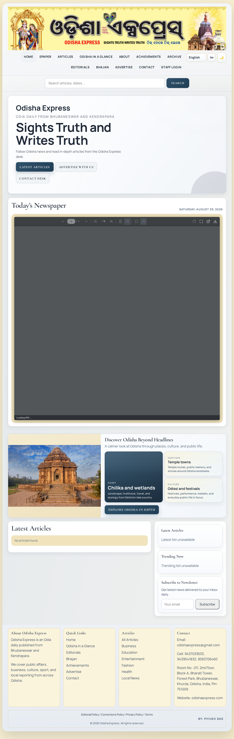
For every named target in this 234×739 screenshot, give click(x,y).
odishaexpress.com (207, 697)
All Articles (130, 639)
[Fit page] (120, 221)
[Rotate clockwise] (194, 221)
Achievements (77, 665)
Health (127, 671)
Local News (130, 678)
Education (129, 652)
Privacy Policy (134, 714)
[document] (117, 320)
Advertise (73, 671)
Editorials (73, 652)
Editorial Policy (90, 714)
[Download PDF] (215, 221)
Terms (149, 714)
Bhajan (71, 658)
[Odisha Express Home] (117, 28)
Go (211, 57)
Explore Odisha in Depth (131, 510)
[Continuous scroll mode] (143, 221)
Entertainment (133, 658)
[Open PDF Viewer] (208, 221)
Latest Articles (35, 167)
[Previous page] (62, 221)
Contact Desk (32, 178)
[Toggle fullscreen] (201, 221)
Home (71, 639)
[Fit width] (127, 221)
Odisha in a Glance (80, 646)
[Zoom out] (95, 221)
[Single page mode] (136, 221)
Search (177, 83)
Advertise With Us (76, 167)
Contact (72, 678)
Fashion (128, 665)
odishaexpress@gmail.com (198, 644)
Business (129, 646)
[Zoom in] (111, 221)
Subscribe (207, 604)
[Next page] (86, 221)
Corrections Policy (112, 714)
